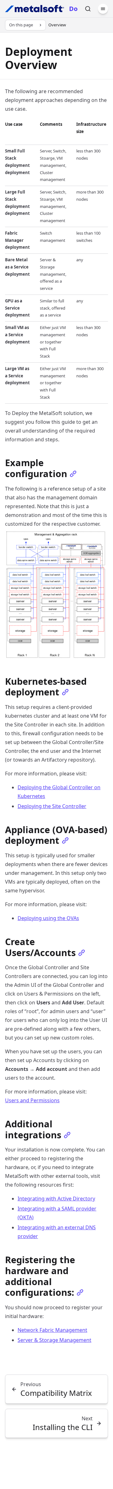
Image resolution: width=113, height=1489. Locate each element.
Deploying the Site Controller (52, 806)
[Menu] (103, 9)
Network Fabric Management (52, 1330)
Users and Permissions (32, 1100)
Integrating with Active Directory (56, 1198)
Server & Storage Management (54, 1340)
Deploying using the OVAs (48, 918)
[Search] (88, 9)
